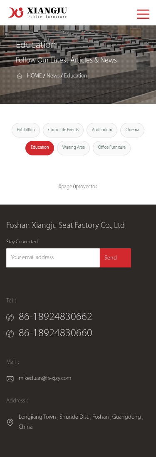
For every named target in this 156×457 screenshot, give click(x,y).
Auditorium (102, 130)
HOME (34, 75)
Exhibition (26, 130)
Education (75, 75)
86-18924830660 (55, 334)
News (53, 75)
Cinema (132, 130)
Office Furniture (112, 147)
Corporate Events (63, 130)
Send (110, 258)
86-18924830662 (55, 317)
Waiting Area (73, 147)
